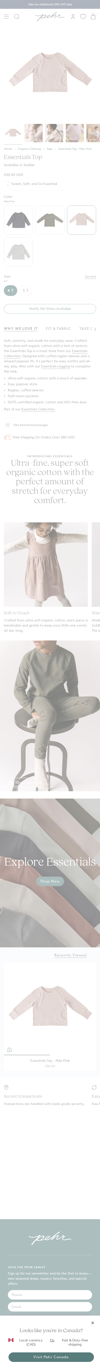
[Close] (92, 1322)
